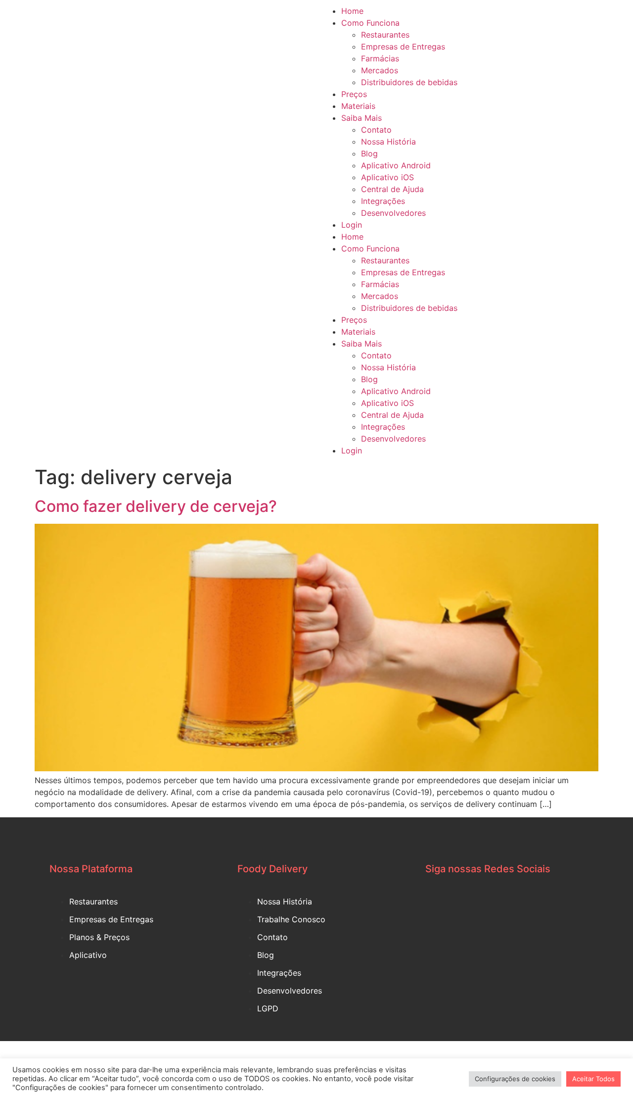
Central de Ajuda (392, 189)
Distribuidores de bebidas (409, 82)
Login (351, 225)
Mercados (379, 70)
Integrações (383, 201)
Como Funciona (370, 23)
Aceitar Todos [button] (593, 1079)
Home (352, 11)
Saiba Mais (361, 118)
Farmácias (380, 58)
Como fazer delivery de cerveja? (156, 506)
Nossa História (388, 142)
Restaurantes (385, 35)
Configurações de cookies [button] (515, 1079)
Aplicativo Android (396, 165)
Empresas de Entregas (403, 46)
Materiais (358, 106)
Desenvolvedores (393, 213)
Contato (376, 130)
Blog (369, 153)
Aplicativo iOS (387, 177)
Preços (354, 94)
